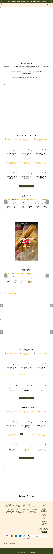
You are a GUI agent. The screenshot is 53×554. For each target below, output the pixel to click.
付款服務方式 (44, 511)
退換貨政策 (44, 513)
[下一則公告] (51, 1)
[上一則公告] (1, 1)
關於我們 (44, 508)
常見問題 (44, 509)
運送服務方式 (44, 510)
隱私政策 (44, 515)
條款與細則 (44, 514)
